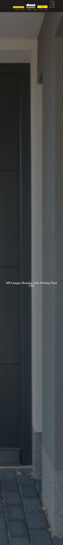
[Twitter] (54, 7)
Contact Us (46, 9)
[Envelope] (50, 7)
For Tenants (23, 9)
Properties (35, 9)
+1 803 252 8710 (52, 1)
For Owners (17, 9)
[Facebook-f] (52, 7)
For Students (29, 9)
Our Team (40, 9)
